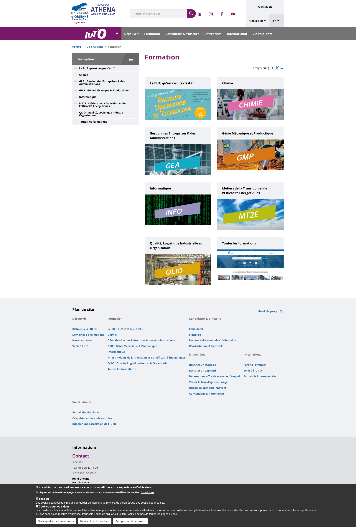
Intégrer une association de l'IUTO (94, 424)
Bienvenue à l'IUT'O (84, 329)
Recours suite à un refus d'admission (212, 340)
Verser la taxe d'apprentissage (208, 382)
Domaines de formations (88, 334)
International (237, 34)
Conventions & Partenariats (207, 393)
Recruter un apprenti (202, 370)
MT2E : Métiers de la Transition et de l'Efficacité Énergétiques (102, 105)
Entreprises (213, 34)
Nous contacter (82, 340)
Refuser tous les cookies (94, 521)
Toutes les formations (93, 121)
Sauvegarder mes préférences (56, 521)
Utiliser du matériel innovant (207, 388)
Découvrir (131, 34)
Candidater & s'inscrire (182, 34)
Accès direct (256, 20)
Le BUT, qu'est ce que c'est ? (97, 68)
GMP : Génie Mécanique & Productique (103, 90)
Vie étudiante (262, 34)
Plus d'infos (147, 492)
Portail (76, 46)
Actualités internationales (259, 376)
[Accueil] (79, 10)
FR (275, 20)
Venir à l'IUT (80, 346)
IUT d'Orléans (94, 46)
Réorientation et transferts (206, 346)
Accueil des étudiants (86, 412)
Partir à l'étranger (254, 365)
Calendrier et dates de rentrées (92, 418)
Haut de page (267, 311)
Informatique (87, 97)
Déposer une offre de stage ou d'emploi (214, 376)
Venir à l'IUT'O (252, 370)
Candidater (196, 329)
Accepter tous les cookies (130, 521)
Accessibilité (265, 7)
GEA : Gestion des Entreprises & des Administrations (102, 83)
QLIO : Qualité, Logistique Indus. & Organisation (101, 114)
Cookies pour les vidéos (54, 506)
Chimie (83, 75)
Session (44, 498)
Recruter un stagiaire (202, 365)
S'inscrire (195, 334)
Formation (152, 34)
